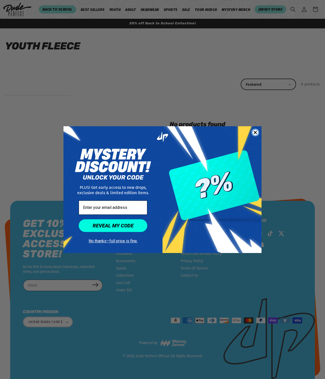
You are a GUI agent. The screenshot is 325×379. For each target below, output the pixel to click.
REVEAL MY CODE (113, 226)
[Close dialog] (255, 132)
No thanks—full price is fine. (113, 241)
